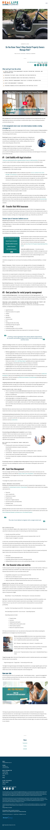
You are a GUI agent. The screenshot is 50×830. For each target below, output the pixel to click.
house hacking (43, 199)
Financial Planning (30, 53)
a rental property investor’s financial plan (18, 487)
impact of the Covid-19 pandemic (25, 473)
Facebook (25, 743)
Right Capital (5, 782)
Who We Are (5, 773)
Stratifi (4, 783)
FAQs (3, 775)
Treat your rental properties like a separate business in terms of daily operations (20, 160)
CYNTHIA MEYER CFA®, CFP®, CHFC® (38, 62)
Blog (3, 777)
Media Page (5, 772)
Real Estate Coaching (20, 53)
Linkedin (25, 748)
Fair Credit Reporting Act (20, 361)
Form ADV (10, 807)
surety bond (14, 419)
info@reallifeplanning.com (7, 762)
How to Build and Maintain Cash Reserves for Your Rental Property (17, 512)
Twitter (25, 746)
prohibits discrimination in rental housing (27, 377)
